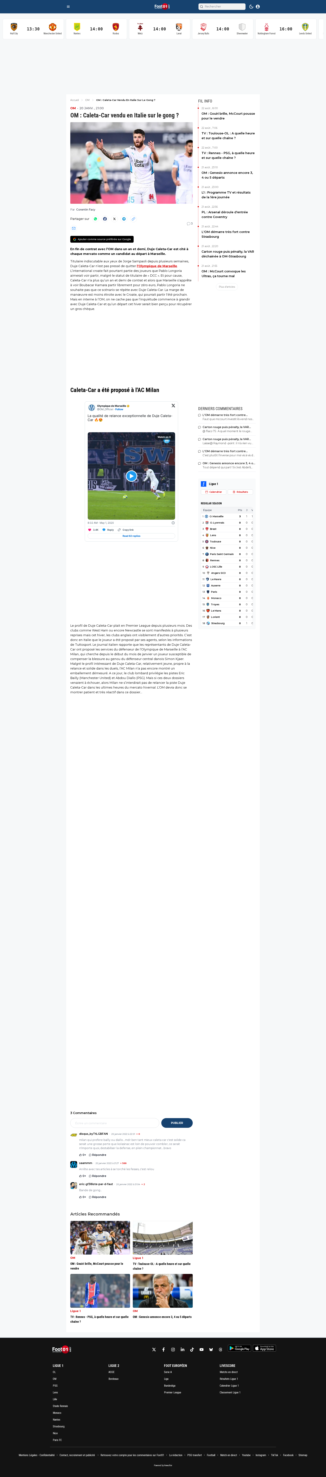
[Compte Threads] (221, 1350)
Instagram (261, 1455)
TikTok (274, 1455)
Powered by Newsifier (163, 1465)
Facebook (288, 1455)
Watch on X (164, 437)
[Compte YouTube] (202, 1350)
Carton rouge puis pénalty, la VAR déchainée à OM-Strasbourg (228, 254)
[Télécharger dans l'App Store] (264, 1348)
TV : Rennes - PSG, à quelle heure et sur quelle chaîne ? (228, 155)
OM (73, 108)
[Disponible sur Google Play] (239, 1348)
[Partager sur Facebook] (105, 218)
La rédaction (175, 1455)
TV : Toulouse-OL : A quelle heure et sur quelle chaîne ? (228, 136)
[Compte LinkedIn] (182, 1350)
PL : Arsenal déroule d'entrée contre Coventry (225, 214)
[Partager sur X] (114, 218)
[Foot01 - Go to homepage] (63, 1349)
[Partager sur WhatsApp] (95, 218)
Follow (119, 409)
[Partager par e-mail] (73, 228)
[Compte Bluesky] (211, 1350)
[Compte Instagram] (173, 1350)
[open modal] (258, 7)
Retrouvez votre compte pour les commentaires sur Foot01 (132, 1455)
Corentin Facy (85, 209)
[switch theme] (251, 6)
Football (211, 1455)
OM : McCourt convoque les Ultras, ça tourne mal (224, 274)
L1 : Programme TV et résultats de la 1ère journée (226, 195)
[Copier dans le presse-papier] (133, 218)
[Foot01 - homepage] (163, 7)
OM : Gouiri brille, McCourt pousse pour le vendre (228, 116)
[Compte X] (154, 1350)
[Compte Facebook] (163, 1350)
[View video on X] (131, 476)
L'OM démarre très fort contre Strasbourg (226, 234)
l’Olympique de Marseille (157, 266)
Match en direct (228, 1455)
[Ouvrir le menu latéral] (68, 7)
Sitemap (302, 1455)
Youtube (246, 1455)
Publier (177, 1123)
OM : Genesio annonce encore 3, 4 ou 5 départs (227, 175)
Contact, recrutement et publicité (78, 1455)
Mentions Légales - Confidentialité (37, 1455)
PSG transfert (194, 1455)
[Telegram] (124, 218)
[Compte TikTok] (192, 1350)
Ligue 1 (138, 1258)
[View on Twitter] (173, 408)
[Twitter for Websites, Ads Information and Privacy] (173, 523)
